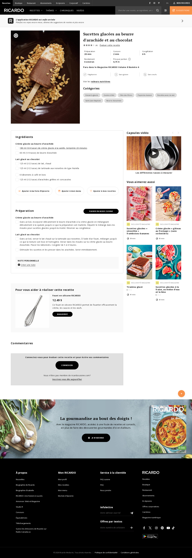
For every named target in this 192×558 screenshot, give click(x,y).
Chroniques (67, 10)
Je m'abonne (98, 438)
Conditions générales (130, 552)
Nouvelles (20, 479)
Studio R (19, 507)
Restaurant (31, 3)
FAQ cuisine (105, 479)
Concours (20, 512)
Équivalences (21, 518)
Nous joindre (105, 490)
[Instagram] (157, 528)
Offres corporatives (150, 506)
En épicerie (60, 3)
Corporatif (73, 3)
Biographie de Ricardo (25, 485)
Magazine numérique (151, 517)
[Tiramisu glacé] (139, 262)
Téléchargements (23, 523)
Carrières (86, 3)
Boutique (18, 3)
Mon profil (62, 479)
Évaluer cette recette (110, 45)
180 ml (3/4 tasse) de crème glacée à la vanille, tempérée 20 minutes (53, 148)
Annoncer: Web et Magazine (28, 501)
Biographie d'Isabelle (25, 490)
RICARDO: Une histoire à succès (29, 496)
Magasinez (62, 314)
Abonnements (45, 3)
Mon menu (62, 490)
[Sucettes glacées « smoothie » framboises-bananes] (139, 203)
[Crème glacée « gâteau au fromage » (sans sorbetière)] (168, 203)
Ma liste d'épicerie (66, 496)
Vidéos (80, 10)
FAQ (102, 485)
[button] (157, 10)
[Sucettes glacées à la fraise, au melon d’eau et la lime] (168, 262)
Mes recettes (63, 485)
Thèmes (50, 10)
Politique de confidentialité (106, 552)
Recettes (6, 3)
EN (167, 3)
